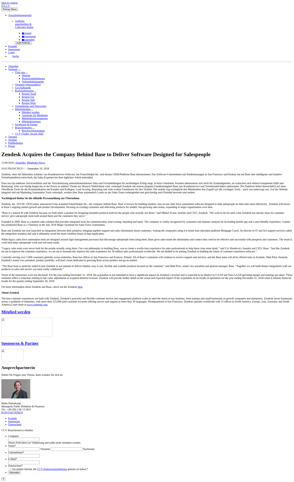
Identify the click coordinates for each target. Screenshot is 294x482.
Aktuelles (13, 66)
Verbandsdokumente (33, 81)
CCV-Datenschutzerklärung (52, 469)
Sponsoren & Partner (26, 124)
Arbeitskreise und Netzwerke (30, 106)
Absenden (14, 472)
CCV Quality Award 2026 (29, 133)
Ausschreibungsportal (19, 15)
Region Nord (29, 93)
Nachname (88, 449)
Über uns (20, 72)
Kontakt (12, 46)
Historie (26, 75)
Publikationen (15, 143)
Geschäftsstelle (23, 87)
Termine (12, 139)
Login (11, 52)
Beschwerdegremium (33, 130)
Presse (11, 146)
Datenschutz (14, 424)
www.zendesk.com (37, 304)
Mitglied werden (30, 112)
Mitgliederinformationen (35, 118)
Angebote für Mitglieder (35, 115)
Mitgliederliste (22, 109)
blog (80, 286)
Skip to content (9, 2)
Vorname (45, 449)
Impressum (14, 49)
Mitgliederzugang (31, 121)
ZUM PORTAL (23, 43)
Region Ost (28, 96)
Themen (12, 136)
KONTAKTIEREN (12, 412)
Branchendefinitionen (33, 78)
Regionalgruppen (24, 90)
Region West (29, 103)
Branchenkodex (23, 127)
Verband (12, 69)
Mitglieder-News (36, 162)
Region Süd (28, 100)
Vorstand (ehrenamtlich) (28, 84)
